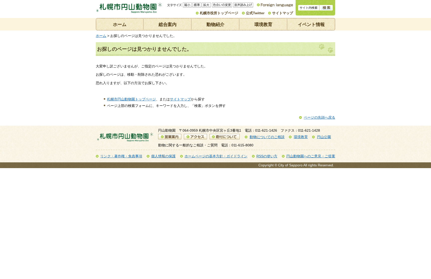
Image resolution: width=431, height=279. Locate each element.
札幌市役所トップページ (219, 13)
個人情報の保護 (163, 156)
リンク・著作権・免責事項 (121, 156)
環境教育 (263, 24)
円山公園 (324, 137)
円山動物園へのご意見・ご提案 (310, 156)
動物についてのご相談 (267, 137)
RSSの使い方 (266, 156)
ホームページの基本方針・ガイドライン (216, 156)
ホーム (119, 24)
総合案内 (168, 24)
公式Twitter (255, 13)
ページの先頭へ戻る (319, 117)
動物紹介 (215, 24)
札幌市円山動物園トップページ (131, 99)
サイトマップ (282, 13)
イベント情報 (311, 24)
